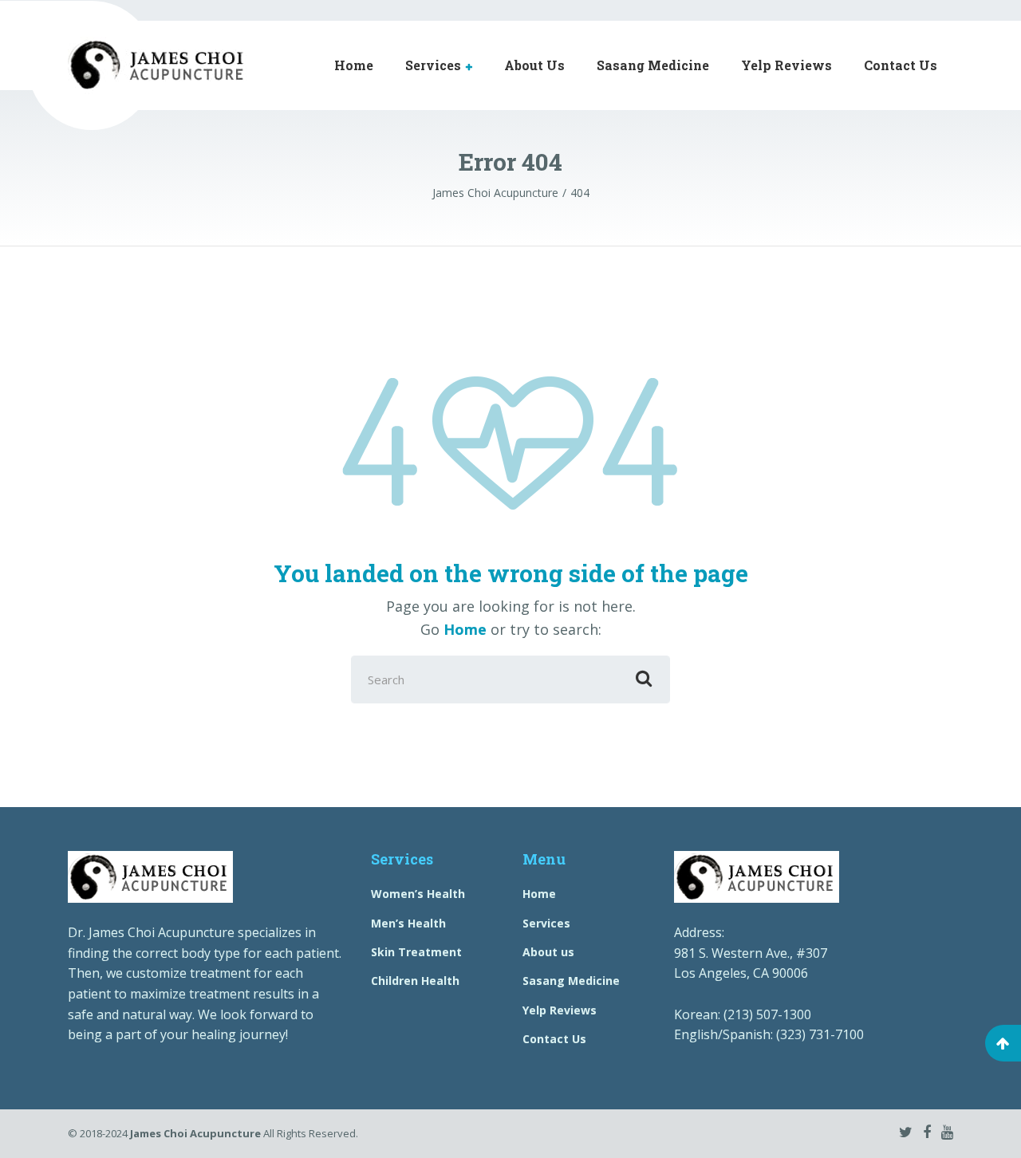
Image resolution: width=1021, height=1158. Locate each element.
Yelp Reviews (786, 65)
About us (548, 951)
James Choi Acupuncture (195, 1133)
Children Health (415, 980)
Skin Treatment (416, 951)
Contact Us (900, 65)
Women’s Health (418, 893)
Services (433, 65)
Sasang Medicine (653, 65)
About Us (534, 65)
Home (353, 65)
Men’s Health (408, 923)
